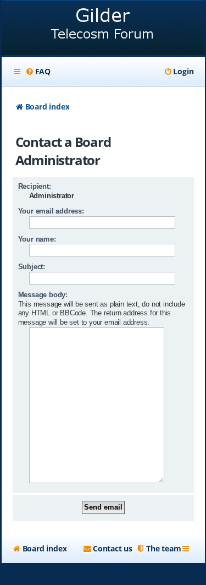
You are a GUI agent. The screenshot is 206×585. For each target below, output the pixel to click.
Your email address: (51, 211)
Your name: (37, 239)
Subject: (31, 267)
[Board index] (103, 29)
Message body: (43, 295)
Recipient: (34, 186)
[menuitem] (38, 71)
